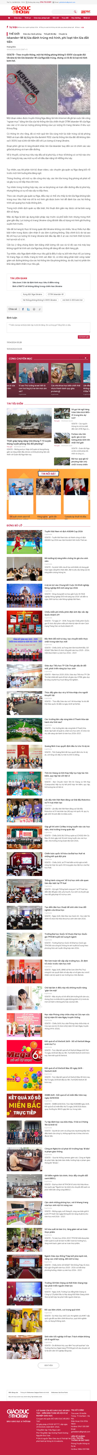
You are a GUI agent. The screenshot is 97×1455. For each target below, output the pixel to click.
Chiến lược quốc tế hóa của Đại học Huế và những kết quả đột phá (65, 855)
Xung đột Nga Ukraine (32, 294)
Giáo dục (18, 18)
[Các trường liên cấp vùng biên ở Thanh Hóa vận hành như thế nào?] (24, 730)
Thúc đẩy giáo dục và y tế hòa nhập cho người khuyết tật (66, 694)
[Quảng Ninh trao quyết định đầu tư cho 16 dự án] (24, 757)
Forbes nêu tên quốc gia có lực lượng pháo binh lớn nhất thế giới (80, 438)
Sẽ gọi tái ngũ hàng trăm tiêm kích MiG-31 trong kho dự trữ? (80, 413)
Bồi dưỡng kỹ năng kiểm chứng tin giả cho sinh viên (66, 559)
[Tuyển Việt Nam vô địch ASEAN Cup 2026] (24, 542)
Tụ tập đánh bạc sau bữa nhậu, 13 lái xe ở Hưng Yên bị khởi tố (66, 1123)
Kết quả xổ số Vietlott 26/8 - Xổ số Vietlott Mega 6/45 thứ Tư (67, 1043)
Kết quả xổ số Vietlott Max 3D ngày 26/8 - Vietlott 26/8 (64, 1069)
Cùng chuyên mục (20, 358)
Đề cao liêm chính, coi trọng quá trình (62, 1310)
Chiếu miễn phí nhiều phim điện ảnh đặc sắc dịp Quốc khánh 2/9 (66, 613)
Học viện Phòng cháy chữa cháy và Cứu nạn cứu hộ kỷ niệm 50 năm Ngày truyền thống (67, 1016)
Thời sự (28, 18)
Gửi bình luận (84, 337)
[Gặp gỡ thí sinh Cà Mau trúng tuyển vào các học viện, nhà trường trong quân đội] (24, 837)
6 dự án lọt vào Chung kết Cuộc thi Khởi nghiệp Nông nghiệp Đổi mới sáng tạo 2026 (67, 586)
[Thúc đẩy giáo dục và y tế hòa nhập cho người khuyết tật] (24, 703)
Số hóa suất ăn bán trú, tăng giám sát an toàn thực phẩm (66, 1230)
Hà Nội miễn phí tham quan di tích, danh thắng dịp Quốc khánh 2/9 (66, 1445)
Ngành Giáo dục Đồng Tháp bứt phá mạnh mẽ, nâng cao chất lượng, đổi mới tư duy (66, 1257)
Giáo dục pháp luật (42, 18)
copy (39, 309)
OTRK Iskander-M (55, 294)
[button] (79, 357)
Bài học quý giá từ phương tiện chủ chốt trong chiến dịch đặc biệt (79, 463)
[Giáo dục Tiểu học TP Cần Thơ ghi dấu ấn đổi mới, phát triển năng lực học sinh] (24, 676)
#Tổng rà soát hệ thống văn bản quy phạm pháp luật (35, 27)
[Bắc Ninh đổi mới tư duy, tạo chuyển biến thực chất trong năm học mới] (24, 649)
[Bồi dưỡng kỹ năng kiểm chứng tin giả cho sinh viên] (24, 569)
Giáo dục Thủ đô (85, 11)
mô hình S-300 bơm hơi (72, 300)
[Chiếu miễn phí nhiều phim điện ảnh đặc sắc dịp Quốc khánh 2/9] (24, 622)
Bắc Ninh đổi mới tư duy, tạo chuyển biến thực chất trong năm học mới (66, 640)
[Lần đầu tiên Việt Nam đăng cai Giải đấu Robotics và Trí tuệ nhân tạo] (24, 810)
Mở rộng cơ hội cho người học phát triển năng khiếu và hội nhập (66, 1391)
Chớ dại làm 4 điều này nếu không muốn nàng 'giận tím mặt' (66, 989)
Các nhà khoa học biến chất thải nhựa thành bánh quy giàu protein (33, 388)
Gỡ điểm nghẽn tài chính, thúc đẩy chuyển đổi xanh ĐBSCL (66, 1177)
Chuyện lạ (63, 34)
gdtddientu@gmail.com (67, 2)
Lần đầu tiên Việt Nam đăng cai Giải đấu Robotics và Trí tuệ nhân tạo (67, 801)
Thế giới (14, 33)
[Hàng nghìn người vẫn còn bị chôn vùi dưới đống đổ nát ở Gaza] (21, 496)
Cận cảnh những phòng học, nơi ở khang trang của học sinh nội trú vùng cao (66, 1204)
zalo (28, 309)
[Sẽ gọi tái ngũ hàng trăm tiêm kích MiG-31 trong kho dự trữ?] (62, 413)
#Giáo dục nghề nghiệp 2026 (64, 27)
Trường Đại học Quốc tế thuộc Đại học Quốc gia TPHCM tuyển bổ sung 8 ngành (66, 935)
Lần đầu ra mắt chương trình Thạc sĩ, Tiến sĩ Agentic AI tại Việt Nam (65, 1418)
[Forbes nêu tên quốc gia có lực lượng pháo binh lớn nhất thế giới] (62, 438)
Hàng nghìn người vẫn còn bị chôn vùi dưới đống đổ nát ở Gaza (19, 519)
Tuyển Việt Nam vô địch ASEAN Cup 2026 (64, 531)
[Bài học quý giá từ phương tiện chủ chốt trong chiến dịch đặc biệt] (62, 462)
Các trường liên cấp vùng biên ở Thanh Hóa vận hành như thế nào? (67, 720)
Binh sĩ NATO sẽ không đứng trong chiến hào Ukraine (37, 286)
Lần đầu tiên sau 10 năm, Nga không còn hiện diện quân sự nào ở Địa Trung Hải (66, 388)
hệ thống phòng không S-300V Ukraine (40, 300)
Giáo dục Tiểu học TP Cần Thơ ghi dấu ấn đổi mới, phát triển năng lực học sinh (65, 667)
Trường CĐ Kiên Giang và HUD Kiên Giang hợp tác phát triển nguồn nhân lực (66, 1284)
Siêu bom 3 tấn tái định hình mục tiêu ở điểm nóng (36, 282)
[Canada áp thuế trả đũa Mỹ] (48, 496)
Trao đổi (65, 18)
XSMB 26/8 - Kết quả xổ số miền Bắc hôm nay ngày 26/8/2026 (66, 1096)
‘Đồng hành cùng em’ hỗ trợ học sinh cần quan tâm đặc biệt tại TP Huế (66, 881)
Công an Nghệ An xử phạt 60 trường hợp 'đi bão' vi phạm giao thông (67, 1150)
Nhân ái (87, 18)
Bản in (34, 309)
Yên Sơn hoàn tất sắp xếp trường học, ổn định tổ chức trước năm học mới (66, 962)
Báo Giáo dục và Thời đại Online (20, 10)
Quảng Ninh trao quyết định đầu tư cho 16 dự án (67, 746)
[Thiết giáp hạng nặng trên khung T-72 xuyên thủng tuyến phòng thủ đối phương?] (29, 423)
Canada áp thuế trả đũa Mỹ (48, 518)
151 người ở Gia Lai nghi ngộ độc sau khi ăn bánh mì (75, 519)
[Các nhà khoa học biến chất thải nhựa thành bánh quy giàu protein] (33, 373)
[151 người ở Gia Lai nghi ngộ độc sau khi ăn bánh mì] (76, 496)
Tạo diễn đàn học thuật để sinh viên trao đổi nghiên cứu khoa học (65, 908)
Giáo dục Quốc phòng (32, 34)
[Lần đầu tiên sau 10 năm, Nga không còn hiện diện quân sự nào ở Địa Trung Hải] (66, 373)
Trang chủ (9, 18)
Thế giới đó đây (50, 34)
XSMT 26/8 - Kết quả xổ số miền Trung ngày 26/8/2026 (65, 1365)
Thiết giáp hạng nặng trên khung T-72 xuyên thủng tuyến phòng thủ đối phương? (29, 442)
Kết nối (56, 18)
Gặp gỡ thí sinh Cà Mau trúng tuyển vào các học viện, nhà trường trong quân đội (67, 828)
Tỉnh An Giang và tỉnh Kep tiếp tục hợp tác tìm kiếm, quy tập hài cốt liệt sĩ (66, 774)
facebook (23, 309)
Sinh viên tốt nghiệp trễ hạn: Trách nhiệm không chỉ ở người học (67, 1338)
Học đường (76, 18)
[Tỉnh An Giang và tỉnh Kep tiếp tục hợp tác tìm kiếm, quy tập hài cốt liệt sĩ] (24, 783)
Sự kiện (13, 27)
